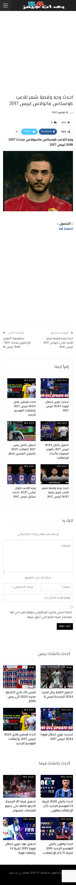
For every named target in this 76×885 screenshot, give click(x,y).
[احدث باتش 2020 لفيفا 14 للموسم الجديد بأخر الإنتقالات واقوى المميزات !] (57, 786)
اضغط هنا (66, 229)
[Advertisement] (38, 53)
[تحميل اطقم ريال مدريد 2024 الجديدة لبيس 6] (57, 676)
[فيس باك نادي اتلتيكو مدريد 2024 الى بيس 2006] (19, 676)
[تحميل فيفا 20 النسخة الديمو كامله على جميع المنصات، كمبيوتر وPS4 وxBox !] (19, 786)
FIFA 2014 (66, 777)
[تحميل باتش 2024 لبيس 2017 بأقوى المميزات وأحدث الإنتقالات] (55, 431)
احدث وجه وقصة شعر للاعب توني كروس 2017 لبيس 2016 (58, 342)
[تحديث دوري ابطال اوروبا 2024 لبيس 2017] (55, 388)
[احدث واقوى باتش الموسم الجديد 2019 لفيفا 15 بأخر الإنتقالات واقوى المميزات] (57, 828)
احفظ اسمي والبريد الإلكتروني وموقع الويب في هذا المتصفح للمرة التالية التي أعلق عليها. (41, 615)
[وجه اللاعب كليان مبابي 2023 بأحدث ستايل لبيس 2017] (21, 474)
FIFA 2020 (28, 777)
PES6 (69, 668)
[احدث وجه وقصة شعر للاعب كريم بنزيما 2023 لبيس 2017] (55, 474)
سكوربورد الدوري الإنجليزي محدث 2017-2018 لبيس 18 (17, 342)
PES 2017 (62, 381)
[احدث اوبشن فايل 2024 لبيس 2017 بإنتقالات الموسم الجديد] (21, 388)
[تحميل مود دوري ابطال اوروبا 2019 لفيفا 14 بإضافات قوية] (19, 828)
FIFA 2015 (66, 819)
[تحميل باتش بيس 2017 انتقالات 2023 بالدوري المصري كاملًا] (21, 431)
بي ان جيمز (15, 873)
